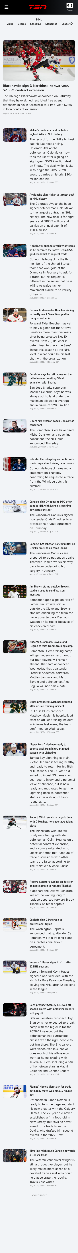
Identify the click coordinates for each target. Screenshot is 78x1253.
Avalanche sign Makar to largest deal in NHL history (52, 197)
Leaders (66, 24)
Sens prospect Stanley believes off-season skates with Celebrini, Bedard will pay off (52, 1009)
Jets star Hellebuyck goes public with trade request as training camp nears (52, 461)
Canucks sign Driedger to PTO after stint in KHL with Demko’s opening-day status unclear (51, 506)
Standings (51, 24)
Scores (70, 10)
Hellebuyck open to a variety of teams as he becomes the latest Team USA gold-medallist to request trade (52, 250)
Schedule (35, 24)
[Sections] (6, 7)
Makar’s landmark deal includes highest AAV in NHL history (49, 132)
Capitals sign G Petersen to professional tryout (46, 922)
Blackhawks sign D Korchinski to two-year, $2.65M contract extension (36, 88)
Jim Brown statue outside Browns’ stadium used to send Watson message (50, 591)
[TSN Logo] (37, 7)
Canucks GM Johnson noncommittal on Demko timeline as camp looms (52, 546)
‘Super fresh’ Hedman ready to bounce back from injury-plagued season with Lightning (49, 748)
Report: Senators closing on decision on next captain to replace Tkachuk (51, 884)
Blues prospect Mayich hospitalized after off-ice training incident (51, 704)
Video (10, 24)
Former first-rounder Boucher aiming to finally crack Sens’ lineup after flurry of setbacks (52, 314)
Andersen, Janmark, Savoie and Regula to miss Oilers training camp (51, 644)
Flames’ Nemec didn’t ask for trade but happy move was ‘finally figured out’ (51, 1091)
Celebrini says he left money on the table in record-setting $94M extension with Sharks (51, 378)
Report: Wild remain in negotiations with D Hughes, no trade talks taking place (51, 821)
